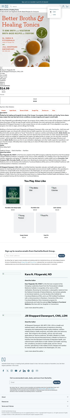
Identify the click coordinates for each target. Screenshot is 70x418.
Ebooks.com (45, 110)
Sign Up (61, 255)
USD (54, 12)
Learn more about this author (34, 308)
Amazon (3, 110)
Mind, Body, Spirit (5, 147)
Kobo (53, 110)
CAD (54, 15)
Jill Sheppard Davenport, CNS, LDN (12, 71)
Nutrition (25, 150)
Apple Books (12, 110)
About (3, 397)
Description (3, 112)
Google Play (35, 110)
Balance (2, 82)
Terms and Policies (8, 406)
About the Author (5, 152)
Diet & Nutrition (16, 150)
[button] (35, 68)
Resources (5, 402)
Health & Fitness (5, 150)
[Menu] (3, 6)
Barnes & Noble (24, 110)
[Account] (63, 6)
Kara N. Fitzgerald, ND (8, 70)
